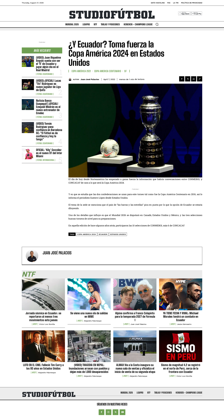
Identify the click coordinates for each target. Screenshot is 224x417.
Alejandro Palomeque (93, 321)
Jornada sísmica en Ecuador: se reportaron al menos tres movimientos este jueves (43, 316)
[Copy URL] (199, 78)
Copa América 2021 (81, 71)
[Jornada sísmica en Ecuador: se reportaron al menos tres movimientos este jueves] (43, 295)
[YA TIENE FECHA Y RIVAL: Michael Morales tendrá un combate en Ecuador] (180, 295)
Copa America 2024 (86, 234)
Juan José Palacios (90, 79)
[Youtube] (122, 412)
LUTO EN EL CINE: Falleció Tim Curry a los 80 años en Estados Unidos (43, 366)
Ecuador (103, 234)
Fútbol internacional (45, 160)
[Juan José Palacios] (70, 79)
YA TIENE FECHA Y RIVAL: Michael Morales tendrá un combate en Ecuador (180, 316)
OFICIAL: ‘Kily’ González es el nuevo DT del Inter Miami (49, 153)
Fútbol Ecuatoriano (44, 74)
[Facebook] (181, 78)
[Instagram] (108, 412)
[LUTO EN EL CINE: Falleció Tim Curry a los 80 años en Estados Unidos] (43, 347)
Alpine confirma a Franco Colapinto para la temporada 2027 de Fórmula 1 (135, 316)
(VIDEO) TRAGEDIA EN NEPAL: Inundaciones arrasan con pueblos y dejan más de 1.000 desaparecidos (89, 368)
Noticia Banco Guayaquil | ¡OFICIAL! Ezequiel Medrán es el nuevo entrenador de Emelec (48, 107)
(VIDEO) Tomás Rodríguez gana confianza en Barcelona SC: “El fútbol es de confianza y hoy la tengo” (49, 131)
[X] (187, 78)
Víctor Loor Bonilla (47, 324)
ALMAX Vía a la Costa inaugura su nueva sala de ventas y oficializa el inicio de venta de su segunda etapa (135, 368)
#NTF (35, 324)
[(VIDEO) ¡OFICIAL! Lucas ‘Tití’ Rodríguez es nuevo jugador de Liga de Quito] (28, 84)
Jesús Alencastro (184, 324)
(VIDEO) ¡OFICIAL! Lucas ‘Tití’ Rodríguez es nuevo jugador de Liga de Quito (48, 85)
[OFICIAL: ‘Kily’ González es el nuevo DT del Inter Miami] (28, 153)
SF (125, 71)
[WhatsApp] (193, 78)
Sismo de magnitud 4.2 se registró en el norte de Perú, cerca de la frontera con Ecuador (180, 368)
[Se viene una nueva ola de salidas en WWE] (89, 295)
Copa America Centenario (107, 71)
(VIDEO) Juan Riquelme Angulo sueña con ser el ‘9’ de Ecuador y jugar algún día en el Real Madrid (48, 64)
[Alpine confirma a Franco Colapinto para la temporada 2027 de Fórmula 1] (134, 295)
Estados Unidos (118, 234)
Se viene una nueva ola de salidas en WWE (89, 314)
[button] (157, 24)
